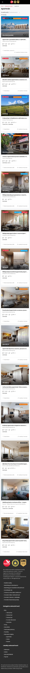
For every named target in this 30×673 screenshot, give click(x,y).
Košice (5, 652)
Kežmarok (6, 649)
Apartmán (9, 636)
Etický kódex (19, 668)
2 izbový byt (9, 615)
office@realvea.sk (15, 578)
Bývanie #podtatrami (8, 513)
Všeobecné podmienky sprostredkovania (17, 666)
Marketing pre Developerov (11, 585)
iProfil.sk (16, 665)
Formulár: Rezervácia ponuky (11, 599)
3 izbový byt (9, 617)
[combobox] (14, 12)
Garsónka (8, 622)
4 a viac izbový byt (11, 620)
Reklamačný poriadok (6, 668)
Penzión (8, 641)
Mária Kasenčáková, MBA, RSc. (10, 167)
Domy (5, 624)
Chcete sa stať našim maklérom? (12, 592)
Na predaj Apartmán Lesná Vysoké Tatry (14, 541)
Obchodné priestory (9, 629)
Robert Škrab (6, 50)
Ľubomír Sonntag (13, 50)
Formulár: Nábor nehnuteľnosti (12, 595)
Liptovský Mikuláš (8, 654)
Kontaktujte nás (8, 590)
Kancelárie (7, 627)
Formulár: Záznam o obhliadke (12, 597)
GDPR (14, 668)
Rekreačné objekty (9, 6)
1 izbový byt (9, 612)
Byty (5, 610)
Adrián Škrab (6, 551)
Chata (7, 639)
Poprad (6, 656)
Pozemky (6, 632)
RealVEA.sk (3, 666)
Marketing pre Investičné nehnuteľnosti (14, 587)
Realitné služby (8, 583)
